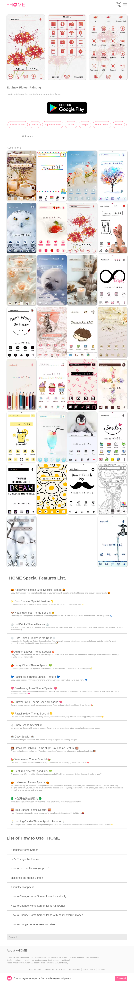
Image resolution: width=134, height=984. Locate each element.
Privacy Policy (89, 969)
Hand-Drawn (101, 124)
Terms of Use (74, 969)
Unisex (118, 124)
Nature (71, 124)
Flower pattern (17, 124)
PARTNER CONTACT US (55, 969)
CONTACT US (35, 969)
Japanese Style (53, 124)
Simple (84, 124)
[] (123, 937)
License (102, 969)
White (35, 124)
